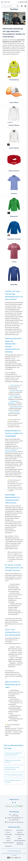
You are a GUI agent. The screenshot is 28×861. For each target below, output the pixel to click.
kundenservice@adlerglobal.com (15, 817)
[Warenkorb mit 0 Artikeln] (25, 6)
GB (20, 822)
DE (12, 822)
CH (22, 822)
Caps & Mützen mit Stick (16, 406)
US (7, 822)
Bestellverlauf (8, 846)
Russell (12, 450)
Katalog (8, 838)
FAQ (20, 836)
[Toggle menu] (2, 2)
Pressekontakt (19, 830)
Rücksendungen (8, 834)
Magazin (20, 838)
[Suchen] (17, 6)
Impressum (19, 832)
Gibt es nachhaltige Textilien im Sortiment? (13, 781)
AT (15, 822)
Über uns (8, 832)
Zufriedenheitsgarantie (8, 842)
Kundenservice (8, 830)
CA (10, 822)
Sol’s (16, 451)
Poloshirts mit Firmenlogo (16, 390)
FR (17, 822)
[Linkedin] (15, 803)
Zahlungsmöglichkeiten (19, 840)
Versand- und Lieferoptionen (19, 843)
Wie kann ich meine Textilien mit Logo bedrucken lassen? (13, 754)
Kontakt (8, 836)
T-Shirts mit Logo (14, 385)
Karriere (8, 840)
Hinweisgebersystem (20, 834)
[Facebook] (13, 803)
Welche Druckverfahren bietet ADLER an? (13, 761)
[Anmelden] (22, 6)
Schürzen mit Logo (14, 412)
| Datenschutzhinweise (16, 853)
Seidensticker (8, 451)
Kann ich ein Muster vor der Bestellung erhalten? (12, 768)
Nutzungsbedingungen (7, 853)
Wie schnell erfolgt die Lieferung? (14, 775)
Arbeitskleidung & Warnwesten (13, 402)
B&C (16, 450)
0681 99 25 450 (15, 820)
